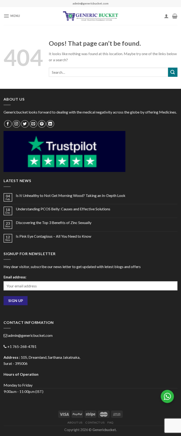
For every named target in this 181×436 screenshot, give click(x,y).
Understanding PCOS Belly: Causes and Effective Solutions (63, 209)
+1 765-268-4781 (22, 346)
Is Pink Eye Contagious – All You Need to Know (53, 236)
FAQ (110, 422)
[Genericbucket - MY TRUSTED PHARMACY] (90, 16)
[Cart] (174, 16)
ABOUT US (74, 422)
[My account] (166, 16)
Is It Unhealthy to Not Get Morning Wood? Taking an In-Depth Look (70, 195)
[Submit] (172, 72)
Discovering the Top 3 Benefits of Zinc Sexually (53, 222)
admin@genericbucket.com (30, 335)
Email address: (15, 277)
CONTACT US (94, 422)
